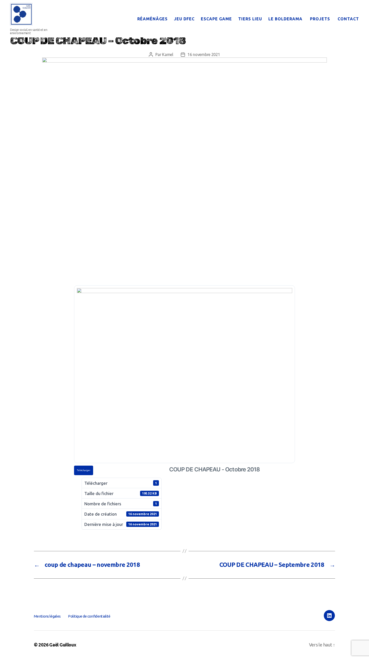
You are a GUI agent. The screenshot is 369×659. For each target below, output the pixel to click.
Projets (319, 19)
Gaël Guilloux (62, 644)
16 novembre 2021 (204, 54)
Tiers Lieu (250, 19)
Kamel (167, 54)
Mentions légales (47, 616)
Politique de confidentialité (89, 616)
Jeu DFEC (184, 19)
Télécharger (83, 470)
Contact (347, 19)
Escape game (216, 19)
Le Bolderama (285, 19)
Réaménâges (152, 19)
